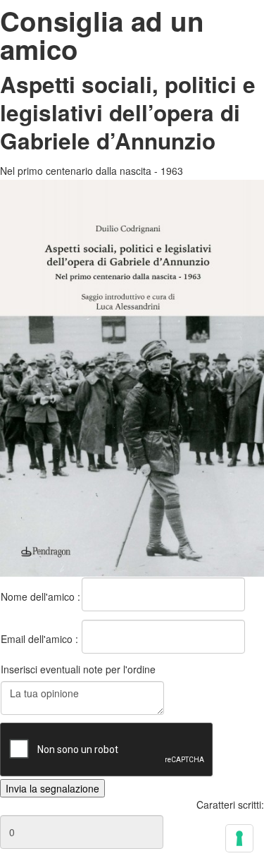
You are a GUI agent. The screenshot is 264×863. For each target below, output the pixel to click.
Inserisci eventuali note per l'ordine (78, 669)
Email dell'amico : (39, 639)
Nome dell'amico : (40, 596)
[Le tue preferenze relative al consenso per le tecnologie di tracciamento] (239, 838)
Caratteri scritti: (230, 804)
